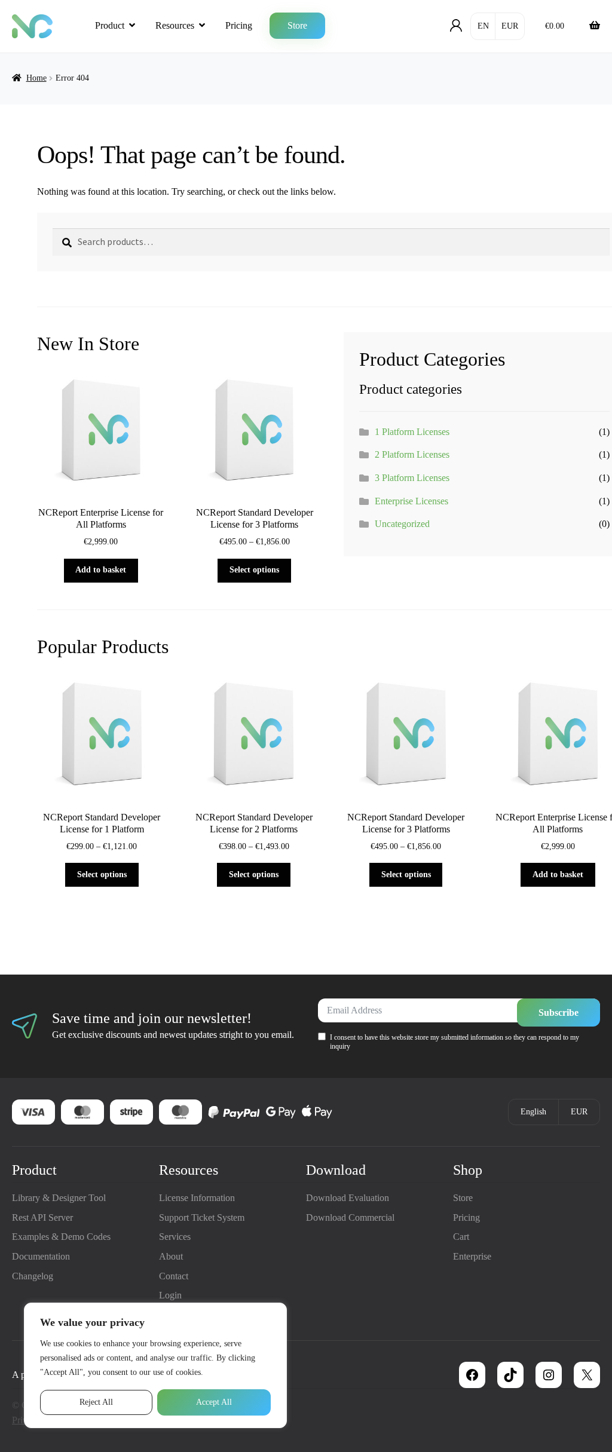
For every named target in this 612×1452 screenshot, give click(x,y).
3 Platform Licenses (412, 478)
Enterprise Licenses (411, 501)
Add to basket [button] (100, 569)
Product (109, 25)
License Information (197, 1198)
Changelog (32, 1276)
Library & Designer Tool (59, 1198)
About (171, 1256)
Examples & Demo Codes (61, 1237)
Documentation (41, 1256)
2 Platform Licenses (412, 454)
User (456, 25)
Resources (174, 25)
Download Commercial (350, 1217)
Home (36, 77)
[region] (155, 1365)
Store (297, 25)
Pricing (238, 25)
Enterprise (472, 1256)
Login (170, 1295)
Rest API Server (42, 1217)
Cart (461, 1237)
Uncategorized (402, 524)
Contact (173, 1276)
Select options (254, 569)
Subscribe (558, 1012)
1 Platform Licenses (412, 432)
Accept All (214, 1402)
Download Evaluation (347, 1198)
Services (175, 1237)
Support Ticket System (201, 1217)
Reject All (96, 1402)
